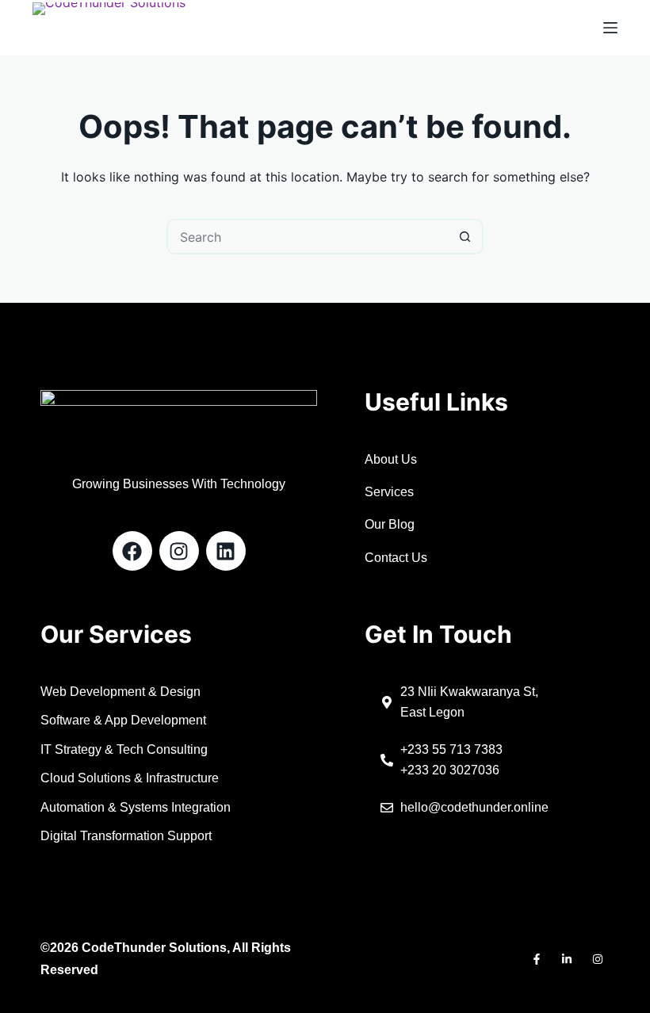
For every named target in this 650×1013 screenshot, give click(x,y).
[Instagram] (179, 551)
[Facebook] (132, 551)
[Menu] (610, 28)
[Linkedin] (226, 551)
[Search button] (466, 236)
